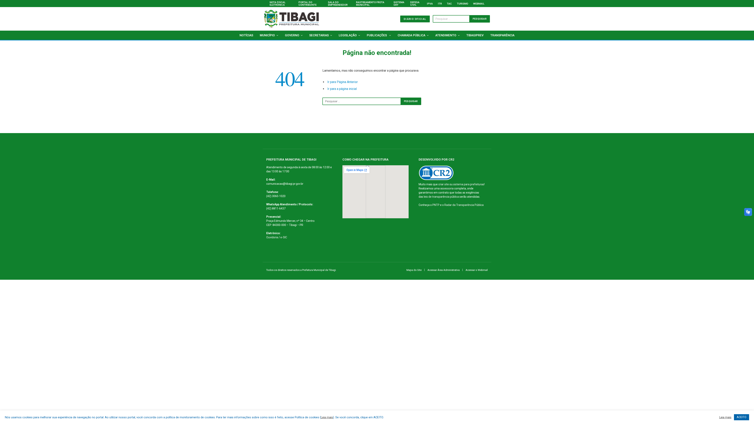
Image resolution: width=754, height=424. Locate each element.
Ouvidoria (272, 237)
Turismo (462, 3)
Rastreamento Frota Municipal (370, 3)
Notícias (246, 35)
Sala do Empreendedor (338, 3)
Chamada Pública (411, 35)
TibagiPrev (475, 35)
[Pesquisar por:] (361, 101)
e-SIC (283, 237)
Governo (292, 35)
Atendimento (445, 35)
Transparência (502, 35)
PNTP (435, 205)
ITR (440, 3)
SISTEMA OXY (398, 3)
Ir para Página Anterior (342, 82)
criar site (443, 184)
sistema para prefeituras (468, 184)
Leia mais (327, 417)
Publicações (377, 35)
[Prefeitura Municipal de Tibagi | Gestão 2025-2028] (291, 19)
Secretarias (319, 35)
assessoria (447, 188)
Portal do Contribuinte (307, 3)
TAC (449, 3)
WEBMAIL (478, 3)
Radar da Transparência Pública (464, 205)
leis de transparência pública (441, 196)
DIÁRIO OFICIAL (415, 18)
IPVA (430, 3)
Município (267, 35)
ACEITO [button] (741, 417)
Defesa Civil (414, 3)
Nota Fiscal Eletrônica (277, 3)
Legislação (348, 35)
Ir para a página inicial (342, 89)
